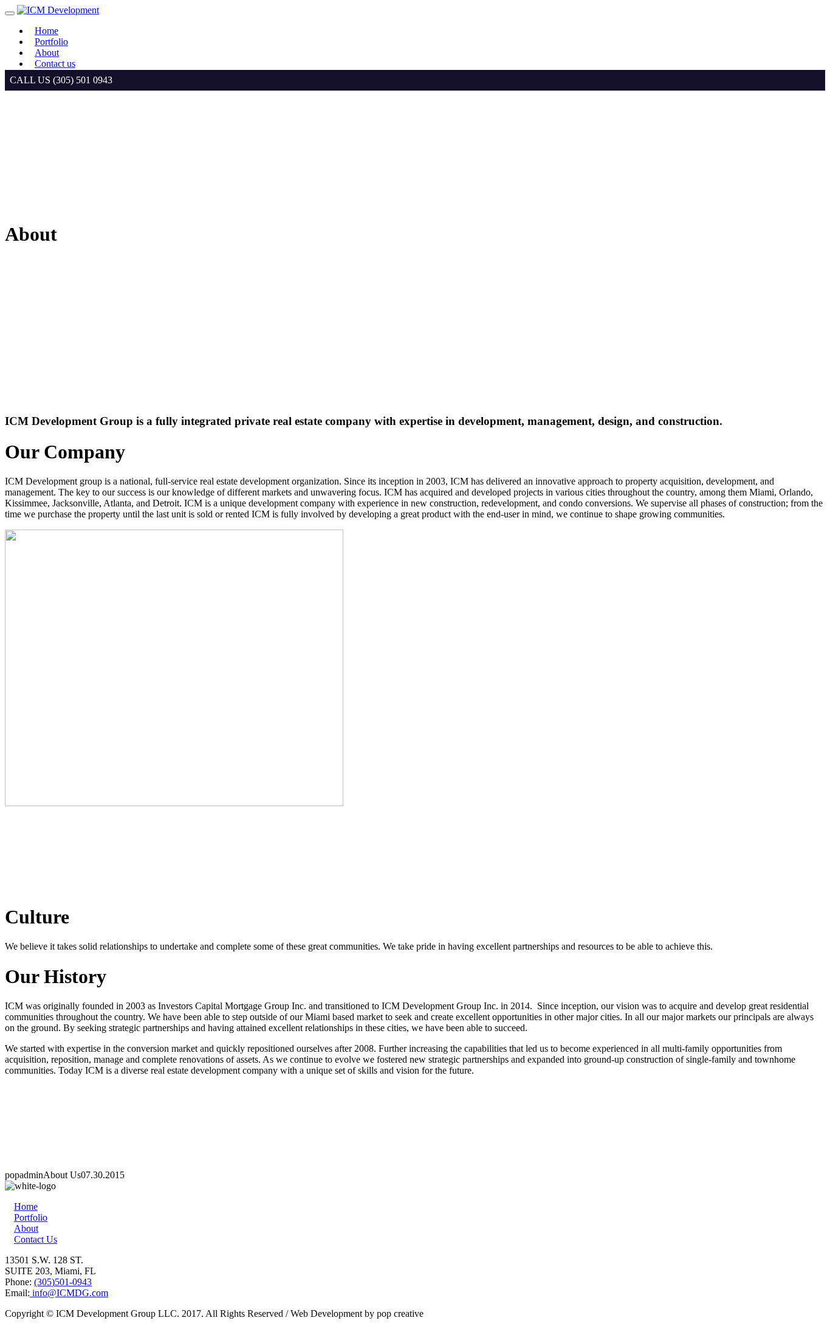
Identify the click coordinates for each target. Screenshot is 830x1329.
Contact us (55, 63)
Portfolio (51, 41)
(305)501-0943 (63, 1282)
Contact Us (35, 1239)
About (47, 52)
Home (46, 31)
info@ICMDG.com (69, 1293)
